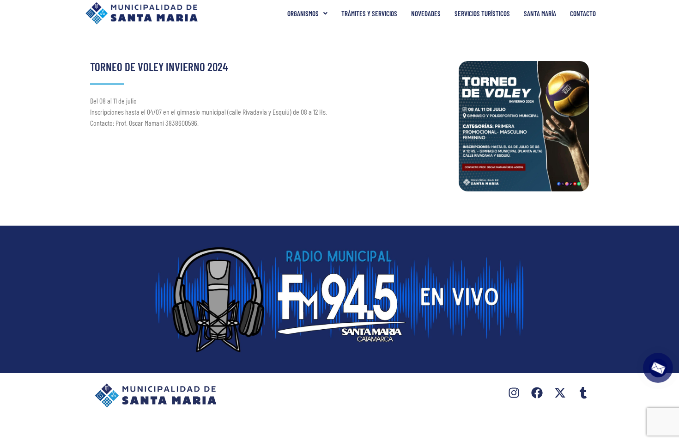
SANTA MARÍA (540, 13)
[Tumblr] (583, 392)
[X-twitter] (560, 392)
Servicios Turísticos (482, 13)
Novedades (426, 13)
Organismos (303, 13)
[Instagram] (513, 392)
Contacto (583, 13)
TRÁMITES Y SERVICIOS (369, 13)
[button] (307, 13)
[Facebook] (537, 392)
